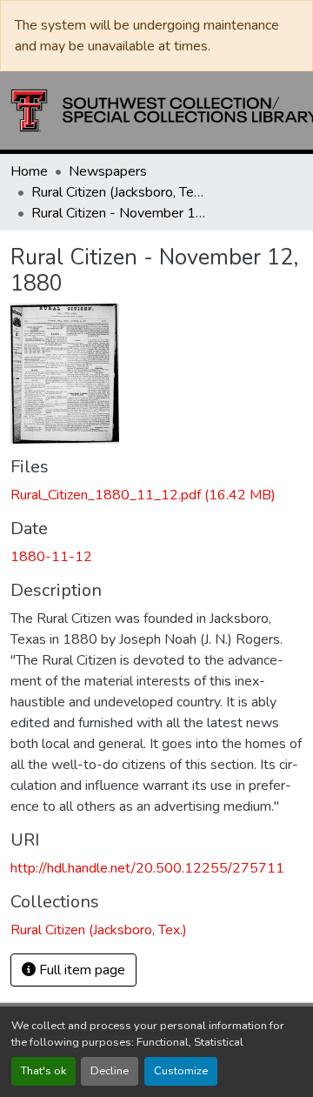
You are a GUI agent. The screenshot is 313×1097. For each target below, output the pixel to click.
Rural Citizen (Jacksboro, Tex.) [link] (118, 192)
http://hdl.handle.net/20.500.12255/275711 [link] (147, 868)
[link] (156, 495)
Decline (109, 1071)
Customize (181, 1071)
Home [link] (29, 171)
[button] (98, 930)
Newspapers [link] (108, 171)
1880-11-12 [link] (51, 556)
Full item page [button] (80, 970)
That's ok (43, 1071)
